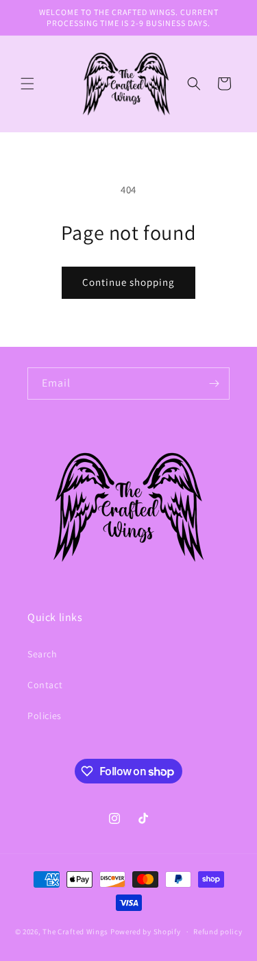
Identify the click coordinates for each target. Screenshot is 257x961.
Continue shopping (128, 282)
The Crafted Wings (75, 931)
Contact (44, 685)
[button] (27, 84)
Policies (44, 715)
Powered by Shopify (145, 931)
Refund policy (217, 931)
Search (42, 654)
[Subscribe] (214, 383)
